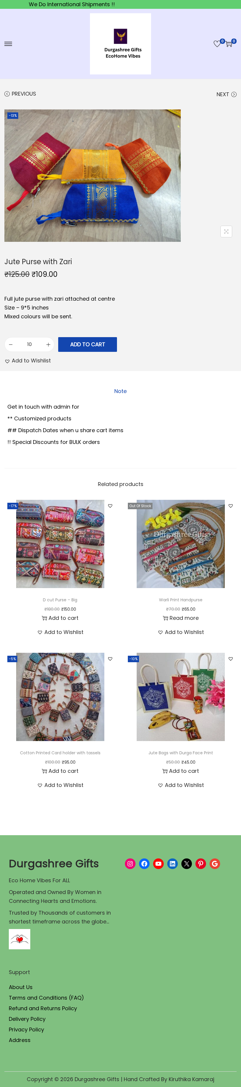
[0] (217, 43)
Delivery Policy (27, 1019)
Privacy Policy (26, 1029)
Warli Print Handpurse (180, 600)
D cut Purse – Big (60, 600)
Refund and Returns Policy (43, 1008)
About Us (21, 987)
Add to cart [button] (63, 618)
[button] (27, 360)
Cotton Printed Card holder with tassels (60, 753)
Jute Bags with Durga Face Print (180, 753)
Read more (184, 618)
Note (120, 391)
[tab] (120, 391)
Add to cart (87, 344)
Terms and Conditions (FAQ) (46, 997)
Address (20, 1040)
